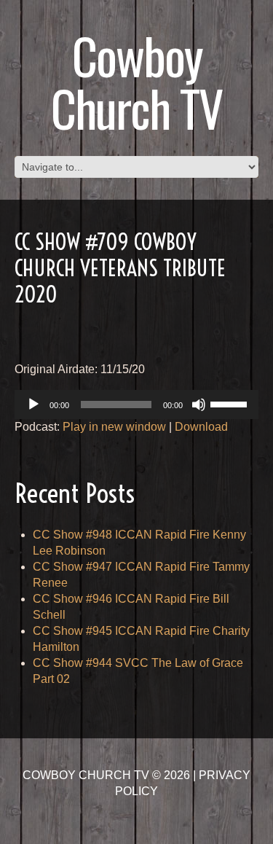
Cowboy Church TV (136, 81)
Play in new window (114, 427)
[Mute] (198, 404)
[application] (136, 404)
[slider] (230, 403)
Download (201, 427)
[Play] (33, 404)
